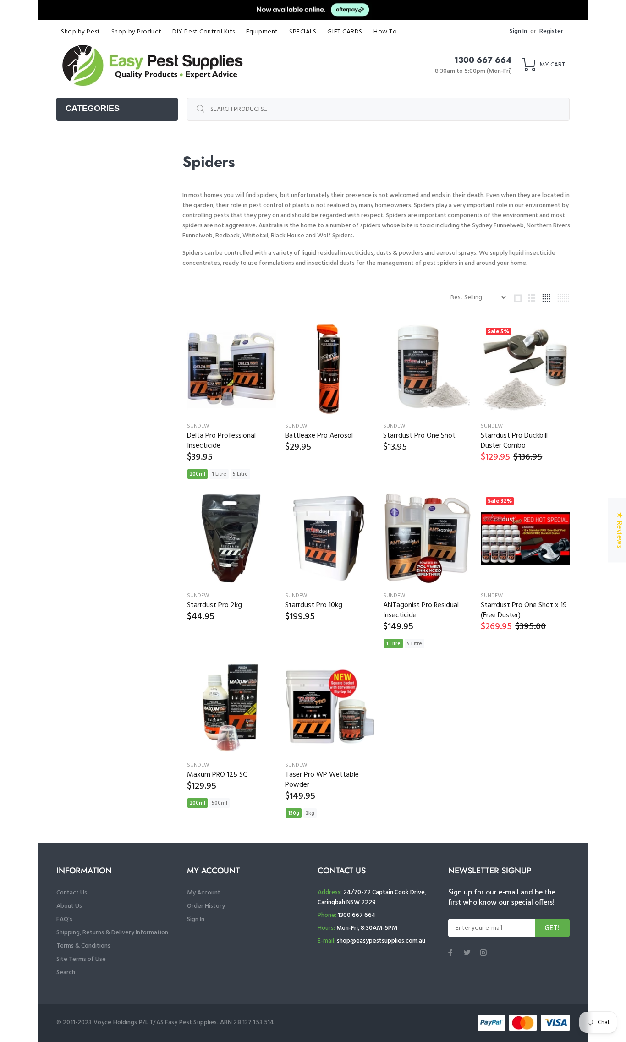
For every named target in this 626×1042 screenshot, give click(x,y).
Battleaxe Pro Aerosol (319, 436)
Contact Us (71, 893)
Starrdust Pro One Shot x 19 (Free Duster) (524, 610)
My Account (203, 893)
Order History (206, 906)
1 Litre (219, 474)
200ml (197, 474)
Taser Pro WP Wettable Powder (322, 780)
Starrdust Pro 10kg (313, 605)
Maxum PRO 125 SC (217, 775)
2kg (310, 813)
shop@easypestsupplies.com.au (381, 941)
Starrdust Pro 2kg (214, 605)
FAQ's (64, 919)
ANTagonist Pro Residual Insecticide (421, 610)
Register (551, 31)
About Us (69, 906)
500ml (219, 803)
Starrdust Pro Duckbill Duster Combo (514, 441)
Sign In (518, 31)
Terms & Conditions (83, 946)
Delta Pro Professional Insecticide (221, 441)
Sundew (198, 426)
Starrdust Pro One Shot (419, 436)
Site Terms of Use (81, 959)
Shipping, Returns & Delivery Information (112, 932)
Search (65, 972)
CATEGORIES (93, 108)
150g (293, 813)
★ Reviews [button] (619, 530)
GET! (552, 928)
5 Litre (240, 474)
